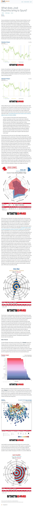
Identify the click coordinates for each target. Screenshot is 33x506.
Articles (3, 13)
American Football (26, 1)
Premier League (7, 13)
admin (3, 14)
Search (31, 1)
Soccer (22, 1)
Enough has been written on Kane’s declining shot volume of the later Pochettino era (16, 228)
